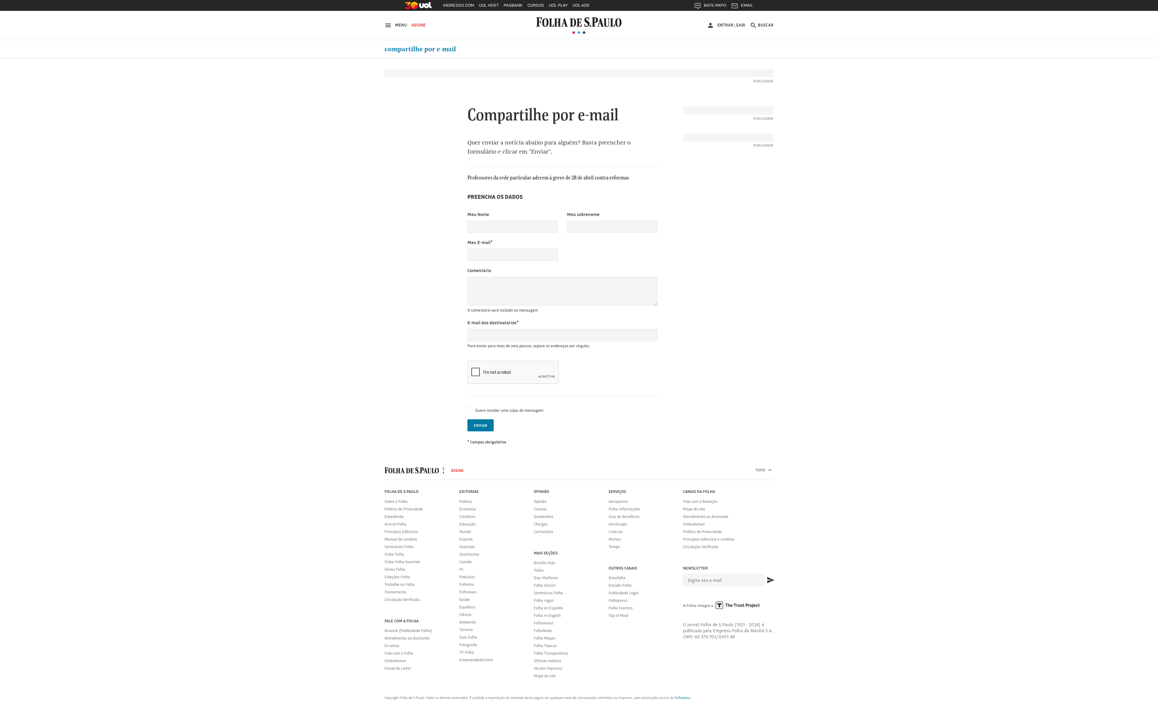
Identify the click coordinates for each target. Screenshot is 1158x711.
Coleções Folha (397, 576)
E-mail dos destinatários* (493, 322)
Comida (465, 561)
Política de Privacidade (403, 509)
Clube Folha (394, 554)
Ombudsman (395, 660)
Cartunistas (543, 531)
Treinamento (395, 592)
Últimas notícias (547, 660)
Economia (467, 509)
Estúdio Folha (620, 585)
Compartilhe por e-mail (420, 49)
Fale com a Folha (398, 653)
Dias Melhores (546, 577)
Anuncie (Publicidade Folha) (408, 630)
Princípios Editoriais (401, 531)
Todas (539, 570)
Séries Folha (394, 569)
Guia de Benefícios (624, 516)
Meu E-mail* (479, 242)
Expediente (394, 516)
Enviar (480, 425)
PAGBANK (513, 5)
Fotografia (468, 644)
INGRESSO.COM (458, 5)
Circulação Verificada (402, 599)
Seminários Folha (399, 546)
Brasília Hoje (544, 562)
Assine (418, 25)
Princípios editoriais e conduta (708, 539)
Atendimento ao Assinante (407, 638)
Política (465, 501)
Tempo (614, 546)
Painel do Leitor (397, 668)
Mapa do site (545, 675)
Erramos (391, 645)
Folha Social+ (545, 585)
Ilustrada (467, 546)
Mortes (615, 539)
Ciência (465, 614)
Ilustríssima (469, 554)
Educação (467, 524)
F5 (461, 569)
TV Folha (466, 652)
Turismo (466, 629)
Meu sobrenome (583, 214)
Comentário (479, 270)
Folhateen (467, 592)
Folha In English (547, 615)
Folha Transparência (551, 653)
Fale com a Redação (700, 501)
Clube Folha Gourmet (402, 561)
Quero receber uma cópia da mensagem (509, 410)
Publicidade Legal (623, 592)
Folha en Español (548, 608)
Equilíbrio (467, 607)
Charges (541, 524)
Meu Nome (478, 214)
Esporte (466, 539)
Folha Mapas (544, 638)
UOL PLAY (558, 5)
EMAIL (747, 5)
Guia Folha (468, 637)
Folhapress (618, 600)
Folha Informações (624, 509)
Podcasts (467, 576)
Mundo (465, 531)
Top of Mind (618, 615)
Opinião (540, 501)
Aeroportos (618, 501)
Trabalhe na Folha (399, 584)
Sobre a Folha (396, 501)
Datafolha (617, 577)
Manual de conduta (400, 539)
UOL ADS (581, 5)
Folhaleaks (543, 630)
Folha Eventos (621, 608)
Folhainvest (543, 623)
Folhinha (466, 584)
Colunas (540, 509)
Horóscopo (618, 524)
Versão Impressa (548, 668)
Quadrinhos (543, 516)
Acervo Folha (395, 524)
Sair (740, 25)
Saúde (464, 599)
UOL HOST (489, 5)
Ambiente (467, 622)
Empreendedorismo (476, 659)
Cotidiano (467, 516)
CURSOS (535, 5)
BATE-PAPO (715, 5)
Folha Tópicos (545, 645)
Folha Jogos (544, 600)
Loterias (616, 531)
